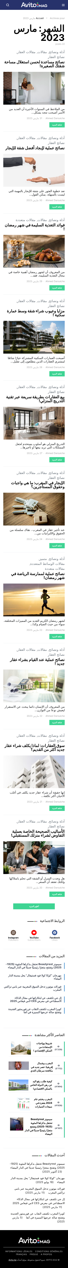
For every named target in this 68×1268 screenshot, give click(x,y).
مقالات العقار (26, 52)
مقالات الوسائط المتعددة (47, 564)
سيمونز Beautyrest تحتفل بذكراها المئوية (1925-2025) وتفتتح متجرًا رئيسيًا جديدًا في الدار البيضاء (38, 1126)
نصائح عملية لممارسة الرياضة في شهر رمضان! (38, 575)
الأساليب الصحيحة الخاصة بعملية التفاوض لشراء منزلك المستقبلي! (38, 833)
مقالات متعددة (25, 220)
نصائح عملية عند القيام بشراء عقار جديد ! (37, 661)
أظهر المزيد (34, 906)
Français (21, 1254)
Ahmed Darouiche (55, 118)
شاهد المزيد (57, 125)
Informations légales (19, 1251)
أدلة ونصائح (57, 52)
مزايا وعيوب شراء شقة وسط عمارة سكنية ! (36, 313)
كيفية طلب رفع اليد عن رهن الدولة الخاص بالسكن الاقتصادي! (41, 1085)
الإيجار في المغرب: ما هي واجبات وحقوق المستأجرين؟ (38, 484)
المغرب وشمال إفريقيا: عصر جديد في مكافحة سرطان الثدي (42, 1067)
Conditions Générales (49, 1251)
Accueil (40, 18)
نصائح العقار (56, 57)
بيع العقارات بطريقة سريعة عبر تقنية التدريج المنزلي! (35, 398)
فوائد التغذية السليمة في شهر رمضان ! (35, 227)
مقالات (42, 52)
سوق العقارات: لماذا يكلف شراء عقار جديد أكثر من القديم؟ (35, 747)
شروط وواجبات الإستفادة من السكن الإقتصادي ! (42, 1047)
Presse (34, 1254)
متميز (43, 559)
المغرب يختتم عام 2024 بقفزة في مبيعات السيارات (43, 1103)
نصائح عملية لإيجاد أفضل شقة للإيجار (35, 147)
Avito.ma (13, 1260)
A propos (46, 1254)
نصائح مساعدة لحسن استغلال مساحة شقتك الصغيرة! (34, 64)
